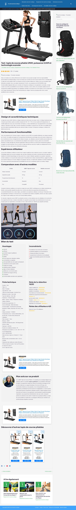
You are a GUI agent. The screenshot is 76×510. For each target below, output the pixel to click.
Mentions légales (63, 507)
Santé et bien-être (26, 5)
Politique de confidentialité (54, 507)
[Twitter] (4, 466)
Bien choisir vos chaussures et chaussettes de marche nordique (43, 496)
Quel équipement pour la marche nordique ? (11, 494)
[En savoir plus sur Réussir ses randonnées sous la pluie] (27, 486)
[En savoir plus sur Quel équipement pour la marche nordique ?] (11, 486)
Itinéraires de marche (57, 2)
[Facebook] (1, 466)
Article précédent (5, 471)
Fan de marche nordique (14, 3)
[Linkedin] (9, 466)
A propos (37, 507)
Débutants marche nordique (28, 2)
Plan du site (45, 507)
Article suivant (49, 471)
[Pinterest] (7, 466)
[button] (71, 4)
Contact (41, 507)
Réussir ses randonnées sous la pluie (26, 495)
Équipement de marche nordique (43, 2)
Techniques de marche (37, 5)
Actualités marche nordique (50, 5)
